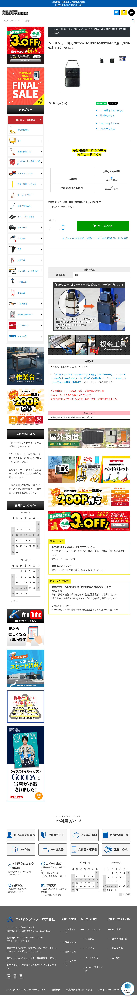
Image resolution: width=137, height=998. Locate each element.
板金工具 (63, 29)
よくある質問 (70, 963)
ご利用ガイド (70, 931)
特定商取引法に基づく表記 (115, 238)
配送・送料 (70, 952)
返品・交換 (70, 942)
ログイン (89, 948)
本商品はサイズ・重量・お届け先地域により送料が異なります (74, 202)
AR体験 (116, 958)
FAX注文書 (117, 948)
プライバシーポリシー (108, 989)
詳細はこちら (21, 835)
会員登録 (89, 939)
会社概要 (116, 929)
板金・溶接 (73, 29)
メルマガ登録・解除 (94, 969)
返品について (93, 238)
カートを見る (91, 958)
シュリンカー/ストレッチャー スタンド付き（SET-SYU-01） (84, 374)
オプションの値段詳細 (73, 238)
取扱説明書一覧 (119, 939)
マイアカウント (92, 929)
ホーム (55, 29)
